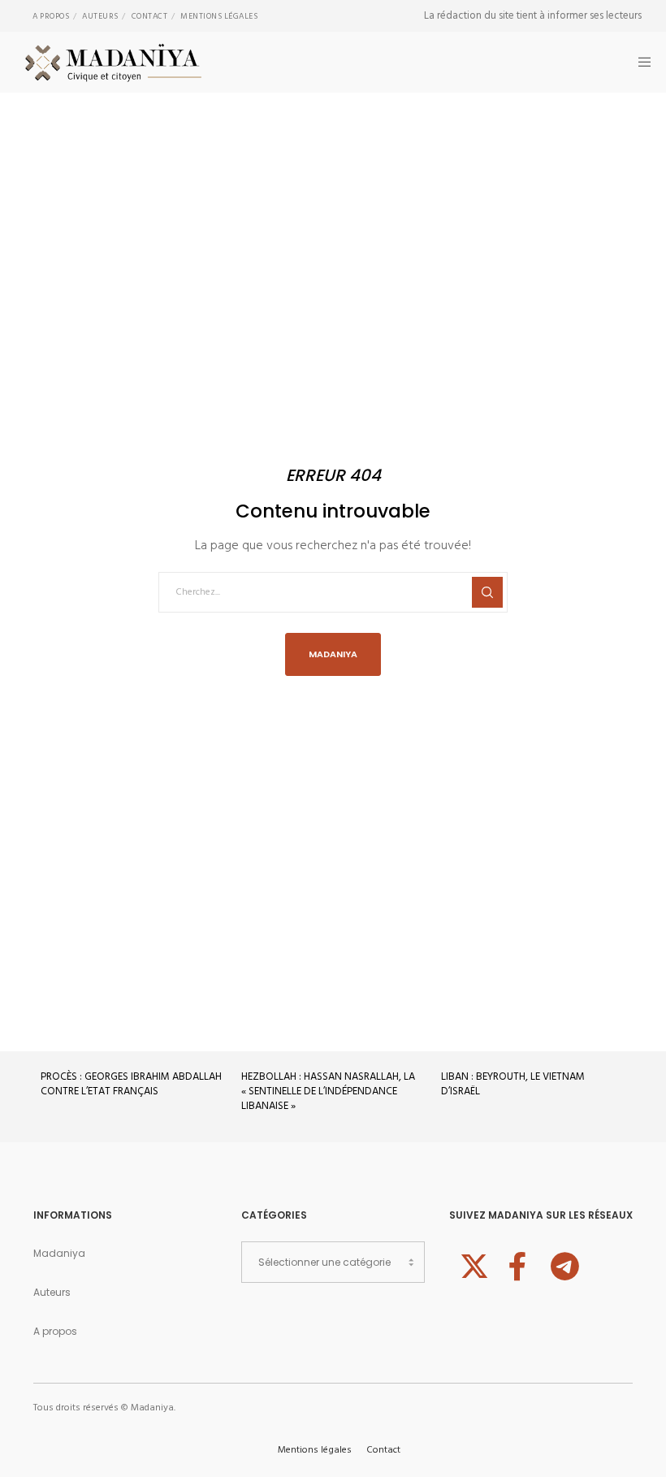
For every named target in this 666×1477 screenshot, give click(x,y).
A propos (50, 16)
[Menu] (639, 62)
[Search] (487, 592)
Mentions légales (218, 16)
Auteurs (100, 16)
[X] (472, 1264)
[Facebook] (517, 1264)
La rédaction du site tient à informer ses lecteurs (533, 15)
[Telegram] (562, 1264)
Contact (150, 16)
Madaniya (59, 1253)
